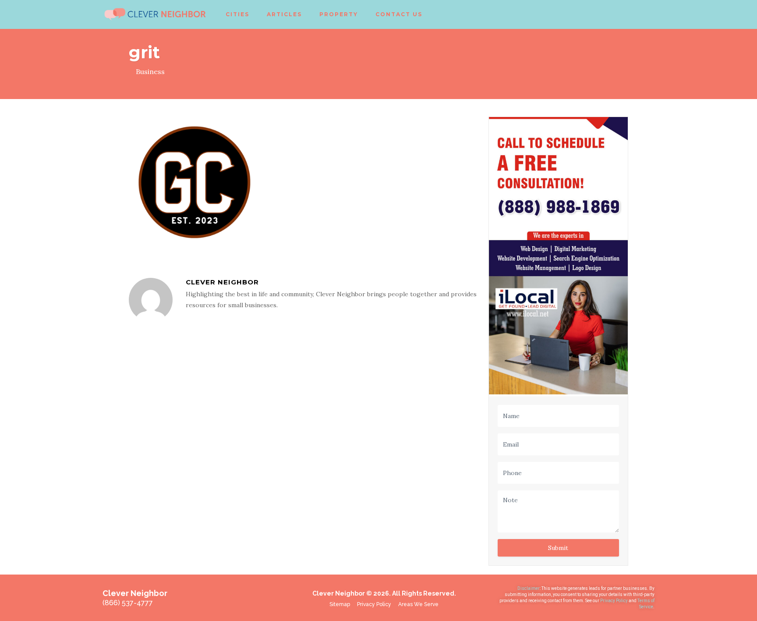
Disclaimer (528, 588)
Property (338, 14)
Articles (284, 14)
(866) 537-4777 (128, 603)
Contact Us (398, 14)
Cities (237, 14)
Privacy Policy (614, 600)
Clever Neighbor (222, 282)
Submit (558, 548)
